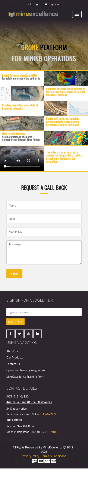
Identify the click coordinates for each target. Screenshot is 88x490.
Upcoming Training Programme (25, 370)
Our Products (14, 357)
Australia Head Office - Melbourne (29, 402)
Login (35, 4)
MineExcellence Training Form (25, 376)
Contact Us (13, 363)
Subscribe (15, 321)
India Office (14, 420)
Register (53, 4)
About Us (12, 351)
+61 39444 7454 (46, 414)
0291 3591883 (50, 432)
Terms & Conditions (53, 456)
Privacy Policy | (31, 456)
